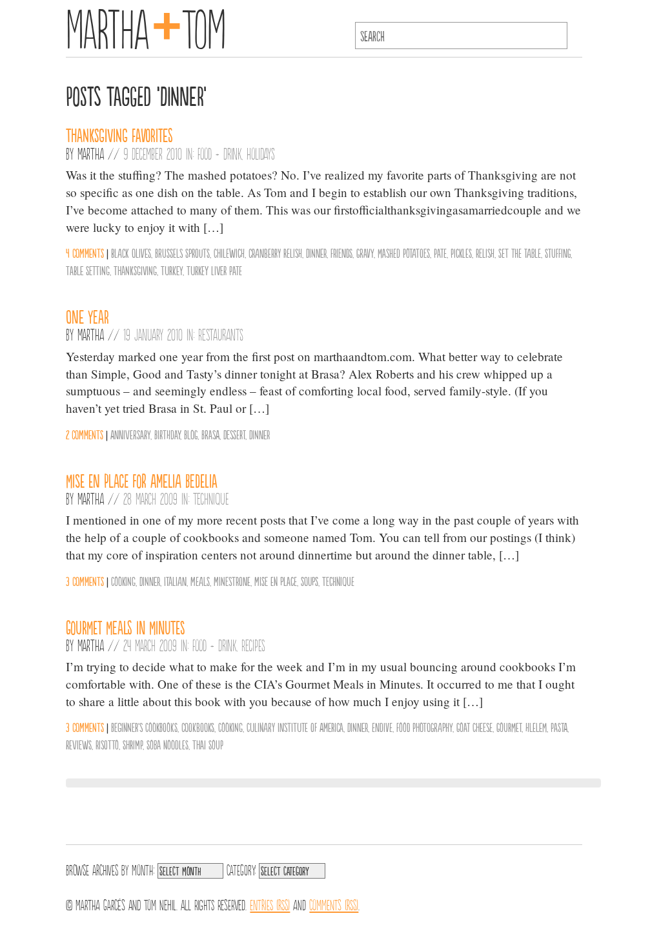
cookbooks (197, 726)
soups (309, 580)
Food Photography (424, 726)
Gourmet (509, 726)
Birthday (167, 434)
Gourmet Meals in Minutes (125, 627)
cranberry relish (275, 252)
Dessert (234, 434)
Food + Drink (219, 153)
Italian (175, 580)
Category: (241, 869)
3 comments (85, 580)
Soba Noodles (167, 744)
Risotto (107, 744)
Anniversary (130, 434)
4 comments (85, 252)
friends (341, 252)
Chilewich (229, 252)
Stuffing (558, 252)
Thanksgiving (135, 270)
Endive (382, 726)
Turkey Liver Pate (214, 270)
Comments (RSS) (333, 904)
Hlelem (536, 726)
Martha (90, 153)
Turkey (172, 270)
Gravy (365, 252)
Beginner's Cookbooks (144, 726)
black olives (131, 252)
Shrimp (133, 744)
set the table (519, 252)
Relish (485, 252)
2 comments (84, 434)
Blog (191, 434)
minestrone (232, 580)
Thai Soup (207, 744)
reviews (79, 744)
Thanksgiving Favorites (119, 134)
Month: (143, 869)
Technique (211, 498)
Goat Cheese (474, 726)
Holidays (261, 153)
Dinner (316, 252)
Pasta (559, 726)
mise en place (275, 580)
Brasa (210, 434)
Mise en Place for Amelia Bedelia (142, 480)
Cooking (123, 580)
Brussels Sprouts (182, 252)
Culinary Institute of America (295, 726)
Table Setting (88, 270)
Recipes (253, 644)
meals (200, 580)
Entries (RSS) (270, 904)
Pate (440, 252)
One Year (87, 316)
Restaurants (220, 334)
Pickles (461, 252)
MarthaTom (145, 26)
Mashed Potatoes (404, 252)
